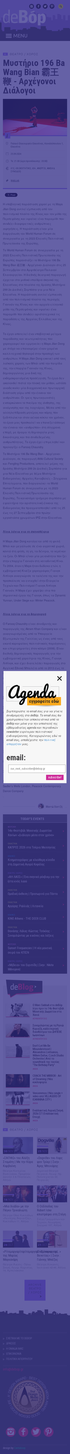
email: (16, 758)
